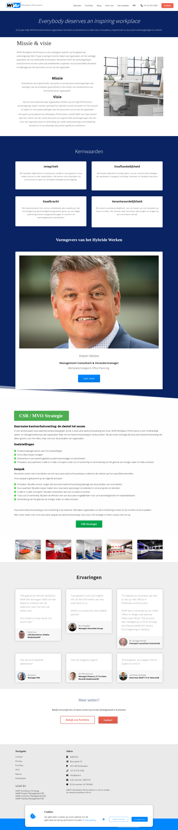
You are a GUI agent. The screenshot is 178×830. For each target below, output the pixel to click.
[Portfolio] (77, 722)
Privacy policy (89, 820)
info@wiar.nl (75, 775)
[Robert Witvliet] (89, 383)
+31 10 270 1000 (77, 770)
